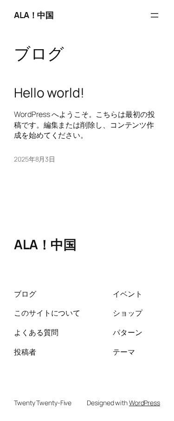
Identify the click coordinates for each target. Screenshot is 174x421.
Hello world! (49, 92)
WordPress (144, 402)
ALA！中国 (33, 14)
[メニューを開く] (154, 15)
